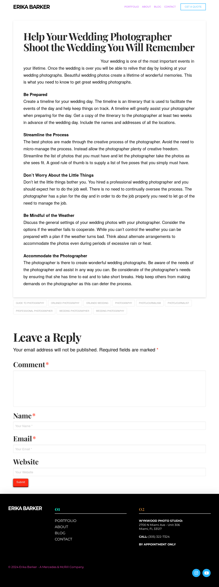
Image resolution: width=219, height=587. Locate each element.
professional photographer (34, 310)
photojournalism (150, 303)
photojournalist (178, 303)
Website (26, 461)
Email (24, 438)
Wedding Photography (110, 310)
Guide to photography (30, 303)
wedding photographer (74, 310)
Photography (123, 303)
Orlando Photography (65, 303)
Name (24, 415)
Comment (31, 364)
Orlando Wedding (97, 303)
